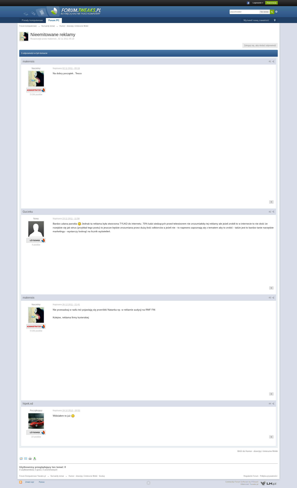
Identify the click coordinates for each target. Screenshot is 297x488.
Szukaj (101, 476)
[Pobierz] (34, 458)
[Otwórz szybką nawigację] (274, 20)
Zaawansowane (276, 11)
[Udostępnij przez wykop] (21, 458)
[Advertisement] (156, 171)
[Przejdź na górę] (148, 483)
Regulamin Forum (251, 476)
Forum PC (53, 20)
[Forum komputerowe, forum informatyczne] (62, 11)
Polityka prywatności (268, 476)
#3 (270, 297)
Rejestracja (271, 3)
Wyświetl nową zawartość (256, 20)
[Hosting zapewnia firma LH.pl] (251, 483)
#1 (270, 61)
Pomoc (42, 482)
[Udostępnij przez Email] (25, 458)
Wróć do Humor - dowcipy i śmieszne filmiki (257, 451)
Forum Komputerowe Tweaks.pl (32, 476)
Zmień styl (29, 482)
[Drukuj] (30, 458)
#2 (270, 212)
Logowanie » (258, 3)
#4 (270, 403)
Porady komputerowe (32, 20)
